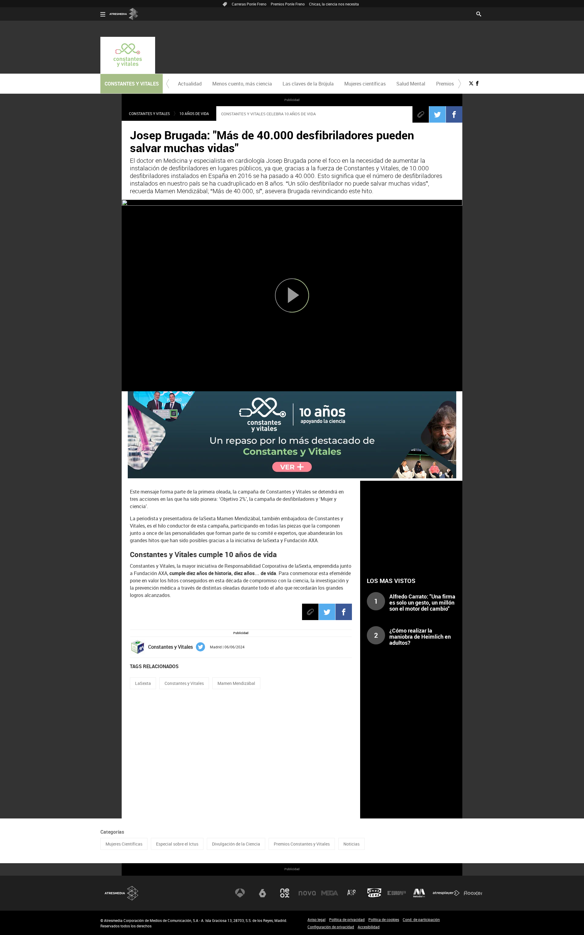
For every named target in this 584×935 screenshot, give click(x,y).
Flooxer (473, 893)
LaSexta (143, 683)
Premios (445, 83)
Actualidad (190, 83)
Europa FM (397, 893)
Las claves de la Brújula (308, 83)
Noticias (351, 844)
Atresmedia (121, 893)
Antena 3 (240, 893)
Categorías (112, 832)
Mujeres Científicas (124, 844)
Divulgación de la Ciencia (236, 844)
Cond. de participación (421, 919)
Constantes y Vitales (149, 113)
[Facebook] (454, 114)
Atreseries (352, 893)
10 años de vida (194, 113)
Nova (307, 893)
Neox (285, 893)
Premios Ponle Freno (288, 4)
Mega (330, 893)
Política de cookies (383, 919)
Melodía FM (419, 893)
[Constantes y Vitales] (127, 55)
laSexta (262, 893)
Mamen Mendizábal (236, 683)
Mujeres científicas (365, 83)
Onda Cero (374, 893)
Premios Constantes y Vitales (302, 844)
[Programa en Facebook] (477, 83)
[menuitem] (189, 83)
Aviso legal (316, 919)
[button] (167, 83)
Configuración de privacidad (331, 926)
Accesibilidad (369, 926)
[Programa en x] (471, 83)
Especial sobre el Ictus (177, 844)
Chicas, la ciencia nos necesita (334, 4)
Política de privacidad (347, 919)
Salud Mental (410, 83)
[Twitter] (437, 114)
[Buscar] (479, 13)
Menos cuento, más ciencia (242, 83)
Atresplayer (446, 893)
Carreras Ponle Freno (249, 4)
